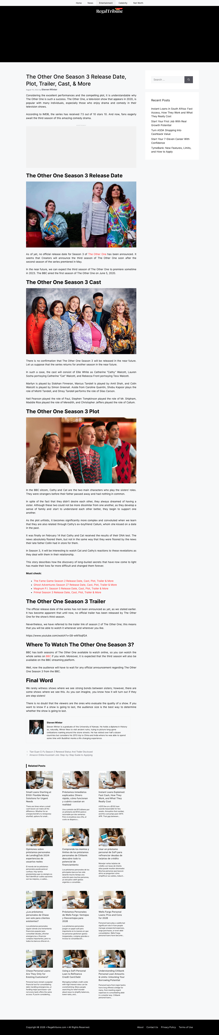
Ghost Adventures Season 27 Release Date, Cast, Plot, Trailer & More (75, 584)
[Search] (188, 79)
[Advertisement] (109, 41)
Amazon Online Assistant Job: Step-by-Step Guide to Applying (61, 755)
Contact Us (152, 1027)
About (140, 1027)
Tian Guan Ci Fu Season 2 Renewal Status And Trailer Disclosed (61, 751)
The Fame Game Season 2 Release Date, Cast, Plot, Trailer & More (74, 580)
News (90, 3)
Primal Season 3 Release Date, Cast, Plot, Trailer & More (67, 592)
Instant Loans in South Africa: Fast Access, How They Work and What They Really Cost (172, 112)
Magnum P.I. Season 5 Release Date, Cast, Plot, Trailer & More (71, 588)
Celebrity (123, 3)
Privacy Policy (168, 1027)
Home (79, 3)
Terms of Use (186, 1027)
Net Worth (138, 3)
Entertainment (106, 3)
